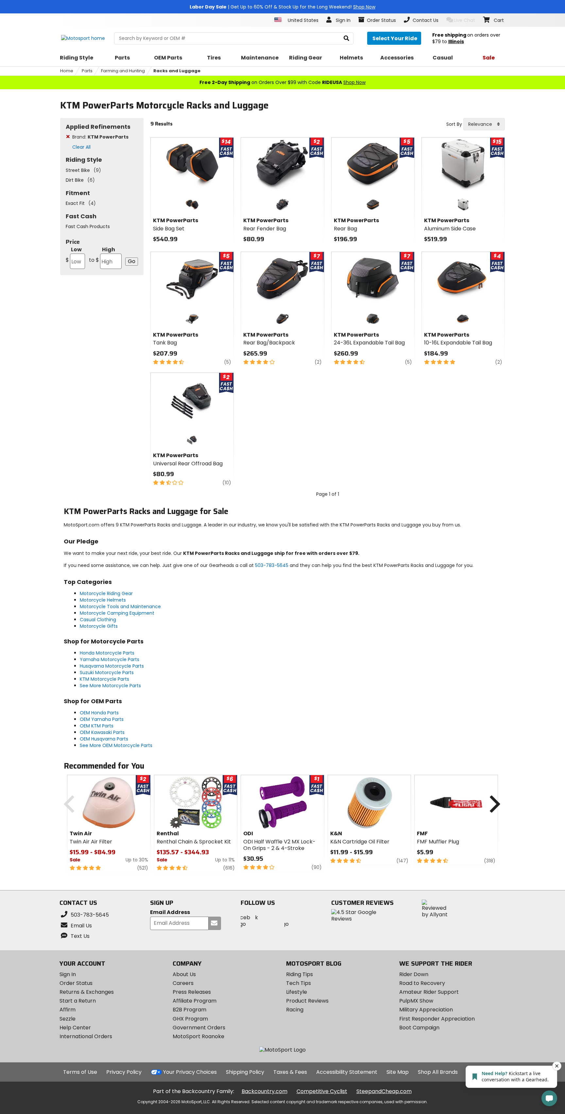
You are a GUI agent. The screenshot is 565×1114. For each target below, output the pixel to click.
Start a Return (78, 1001)
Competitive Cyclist (322, 1091)
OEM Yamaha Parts (102, 719)
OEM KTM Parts (96, 726)
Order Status (76, 983)
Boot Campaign (419, 1027)
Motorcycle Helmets (103, 600)
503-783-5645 (271, 565)
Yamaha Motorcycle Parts (109, 659)
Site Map (397, 1072)
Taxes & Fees (290, 1072)
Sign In (68, 974)
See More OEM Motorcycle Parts (116, 745)
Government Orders (199, 1027)
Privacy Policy (124, 1072)
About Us (184, 974)
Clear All (81, 147)
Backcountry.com (264, 1091)
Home (66, 71)
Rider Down (413, 974)
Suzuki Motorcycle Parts (107, 672)
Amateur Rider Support (429, 992)
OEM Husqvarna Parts (104, 739)
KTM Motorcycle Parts (104, 679)
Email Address (170, 912)
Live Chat (464, 20)
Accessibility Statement (346, 1072)
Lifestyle (296, 992)
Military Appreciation (426, 1009)
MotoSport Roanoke (198, 1036)
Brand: (100, 137)
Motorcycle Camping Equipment (117, 613)
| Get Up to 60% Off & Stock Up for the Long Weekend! (282, 7)
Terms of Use (80, 1072)
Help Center (75, 1027)
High (102, 255)
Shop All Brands (438, 1072)
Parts (87, 71)
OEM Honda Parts (99, 712)
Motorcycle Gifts (99, 626)
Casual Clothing (98, 619)
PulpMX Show (416, 1001)
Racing (294, 1009)
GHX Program (190, 1019)
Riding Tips (299, 974)
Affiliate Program (194, 1001)
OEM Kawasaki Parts (102, 732)
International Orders (86, 1036)
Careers (183, 983)
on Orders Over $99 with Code (282, 82)
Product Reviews (307, 1001)
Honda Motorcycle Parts (107, 653)
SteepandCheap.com (384, 1091)
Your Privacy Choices (190, 1072)
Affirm (68, 1009)
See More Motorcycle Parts (110, 685)
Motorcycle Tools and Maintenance (120, 606)
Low (74, 255)
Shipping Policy (245, 1072)
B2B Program (189, 1009)
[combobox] (484, 124)
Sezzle (68, 1019)
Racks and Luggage (176, 71)
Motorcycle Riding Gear (106, 593)
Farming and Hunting (123, 71)
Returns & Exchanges (87, 992)
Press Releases (192, 992)
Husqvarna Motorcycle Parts (112, 666)
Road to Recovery (422, 983)
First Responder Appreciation (437, 1019)
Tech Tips (298, 983)
